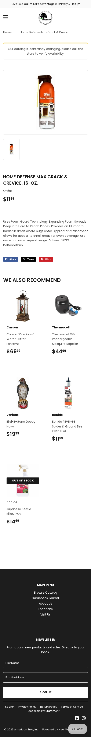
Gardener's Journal (45, 598)
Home (7, 32)
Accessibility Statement (43, 711)
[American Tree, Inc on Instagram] (84, 718)
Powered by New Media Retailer (63, 729)
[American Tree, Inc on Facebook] (77, 718)
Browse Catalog (45, 592)
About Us (45, 603)
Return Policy (48, 706)
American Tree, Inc (26, 729)
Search (10, 706)
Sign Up (46, 692)
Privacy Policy (27, 706)
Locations (46, 609)
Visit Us (45, 614)
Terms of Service (72, 706)
